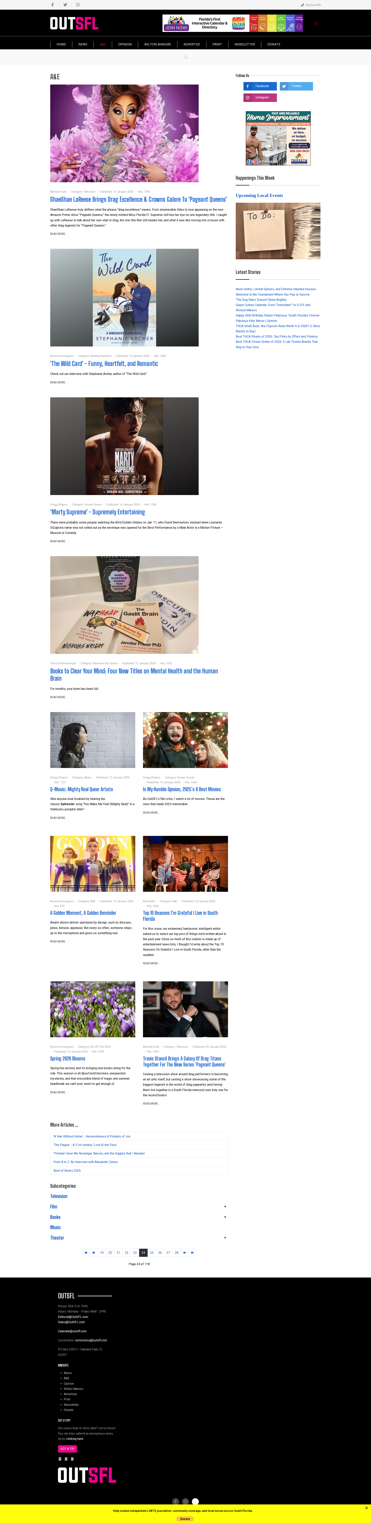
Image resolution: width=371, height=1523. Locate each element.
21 (118, 1252)
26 (160, 1252)
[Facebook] (52, 4)
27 (168, 1252)
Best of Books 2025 (67, 1170)
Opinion (69, 1383)
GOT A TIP (67, 1449)
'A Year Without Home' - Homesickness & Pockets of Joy (92, 1136)
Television (89, 191)
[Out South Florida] (74, 23)
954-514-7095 (313, 5)
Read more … (59, 233)
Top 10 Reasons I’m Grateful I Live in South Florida (180, 916)
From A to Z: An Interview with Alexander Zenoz (86, 1162)
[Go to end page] (192, 1253)
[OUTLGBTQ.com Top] (233, 23)
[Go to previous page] (94, 1253)
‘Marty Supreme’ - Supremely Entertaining (97, 512)
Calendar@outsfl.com (72, 1331)
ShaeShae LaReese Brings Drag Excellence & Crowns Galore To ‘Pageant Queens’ (138, 199)
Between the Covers (105, 663)
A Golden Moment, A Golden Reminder (83, 913)
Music (88, 777)
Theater (57, 1238)
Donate (68, 1410)
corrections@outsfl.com (91, 1340)
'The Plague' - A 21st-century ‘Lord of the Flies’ (85, 1145)
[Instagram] (77, 4)
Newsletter (71, 1405)
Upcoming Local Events (260, 195)
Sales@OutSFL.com (71, 1322)
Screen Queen (93, 504)
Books (55, 1217)
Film (53, 1206)
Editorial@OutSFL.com (73, 1317)
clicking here (74, 1439)
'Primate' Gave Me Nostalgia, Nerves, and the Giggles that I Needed (99, 1153)
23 (135, 1252)
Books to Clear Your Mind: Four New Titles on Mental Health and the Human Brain (134, 674)
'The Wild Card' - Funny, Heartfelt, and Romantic (104, 363)
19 (102, 1252)
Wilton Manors (73, 1389)
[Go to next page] (185, 1253)
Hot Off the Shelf (100, 1046)
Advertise (70, 1394)
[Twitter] (65, 4)
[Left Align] (366, 1508)
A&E (92, 901)
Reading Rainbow (100, 355)
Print (67, 1399)
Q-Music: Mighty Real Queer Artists (81, 789)
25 (151, 1252)
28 (176, 1252)
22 (126, 1252)
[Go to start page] (86, 1253)
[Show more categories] (225, 1206)
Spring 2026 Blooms (67, 1058)
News (68, 1373)
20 (110, 1252)
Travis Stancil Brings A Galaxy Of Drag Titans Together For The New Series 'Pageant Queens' (184, 1061)
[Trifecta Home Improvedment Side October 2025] (278, 138)
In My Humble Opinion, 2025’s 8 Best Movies (182, 789)
